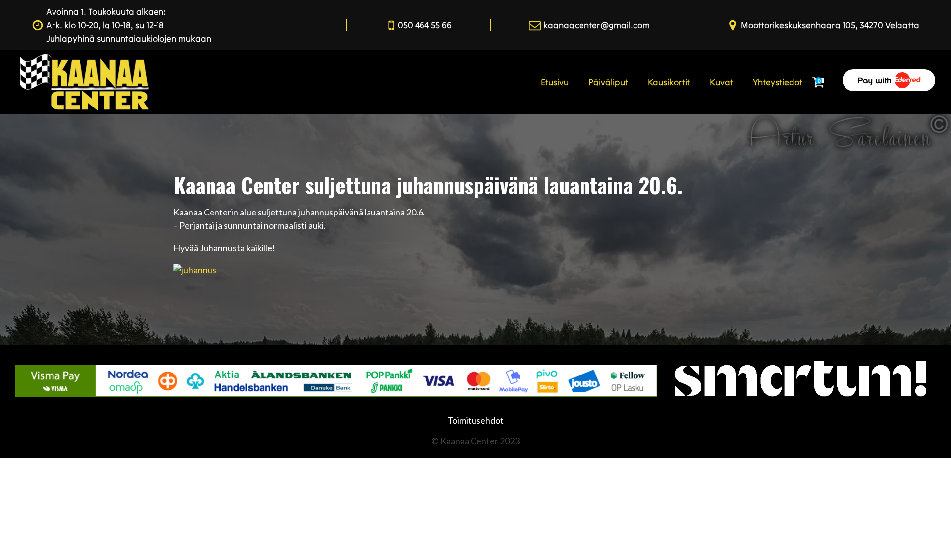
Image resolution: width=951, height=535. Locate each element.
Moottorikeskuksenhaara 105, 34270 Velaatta (830, 25)
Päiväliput (608, 82)
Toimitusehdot (475, 420)
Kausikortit (669, 82)
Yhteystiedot (777, 82)
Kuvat (721, 82)
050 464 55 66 (425, 25)
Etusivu (555, 82)
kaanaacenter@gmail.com (596, 25)
